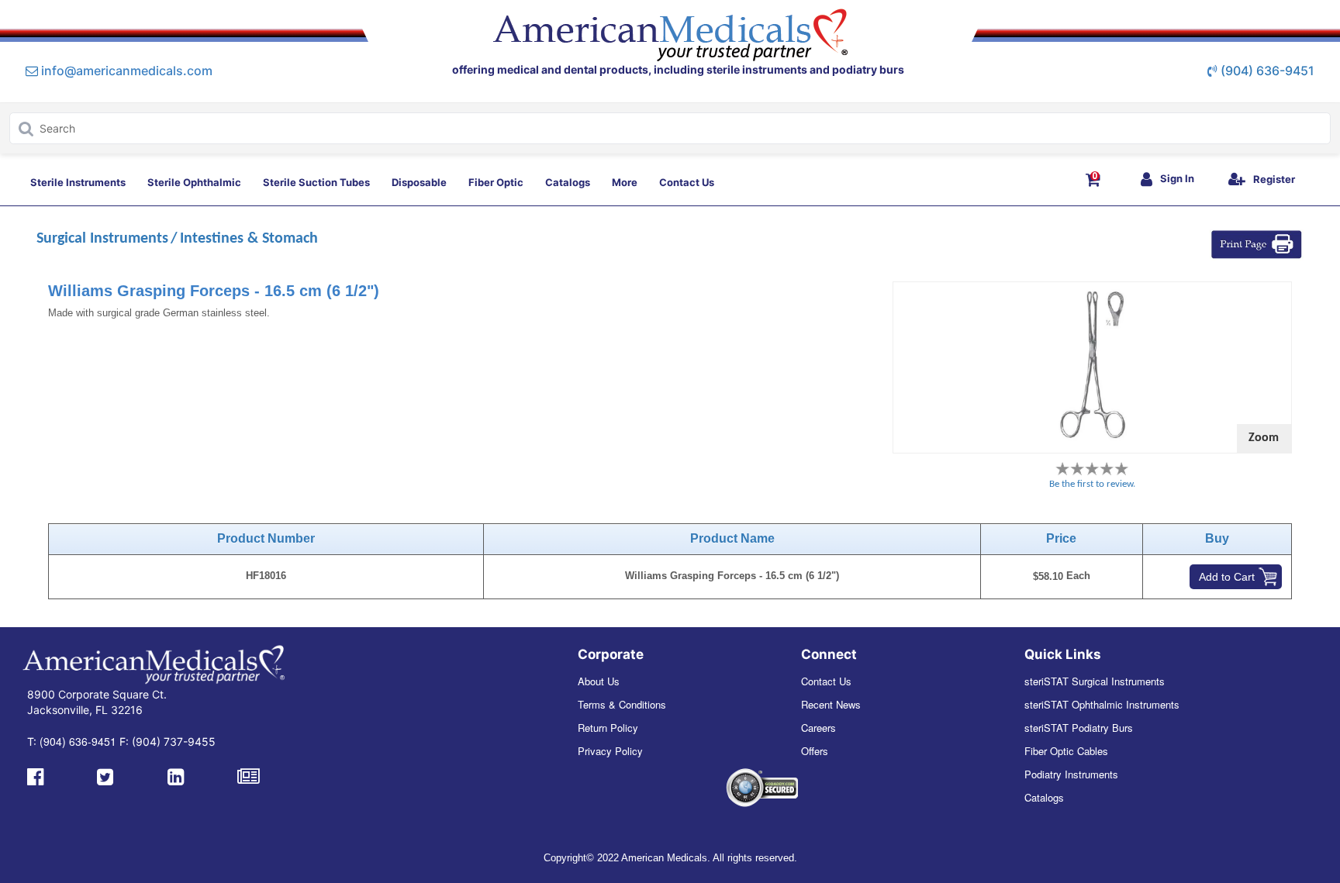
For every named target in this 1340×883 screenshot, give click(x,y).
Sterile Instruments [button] (78, 182)
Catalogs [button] (567, 182)
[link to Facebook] (35, 775)
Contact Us (826, 681)
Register (1274, 179)
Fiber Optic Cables (1066, 750)
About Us (599, 681)
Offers (814, 750)
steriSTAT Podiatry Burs (1078, 727)
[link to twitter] (105, 775)
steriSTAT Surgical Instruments (1094, 681)
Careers (818, 727)
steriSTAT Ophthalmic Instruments (1101, 704)
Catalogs (1044, 797)
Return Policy (608, 727)
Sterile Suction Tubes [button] (316, 182)
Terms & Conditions (622, 704)
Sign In (1177, 178)
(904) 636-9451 (1267, 70)
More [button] (624, 182)
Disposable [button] (419, 182)
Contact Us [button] (686, 182)
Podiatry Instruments (1071, 774)
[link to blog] (248, 775)
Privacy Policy (610, 750)
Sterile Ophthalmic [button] (194, 182)
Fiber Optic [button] (495, 182)
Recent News (831, 704)
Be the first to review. (1092, 484)
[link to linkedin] (176, 775)
